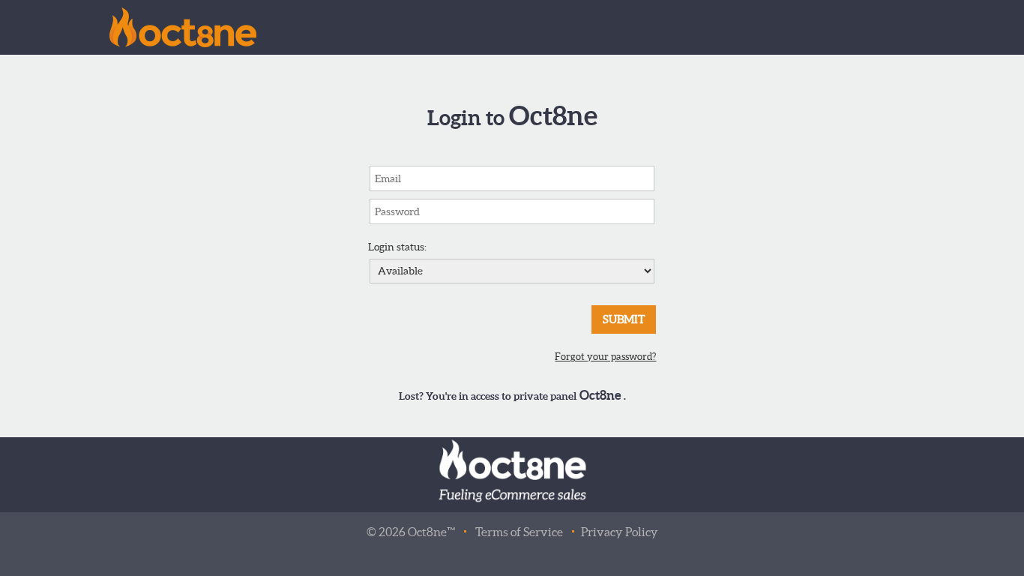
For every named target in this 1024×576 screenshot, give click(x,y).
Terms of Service (519, 531)
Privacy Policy (619, 531)
